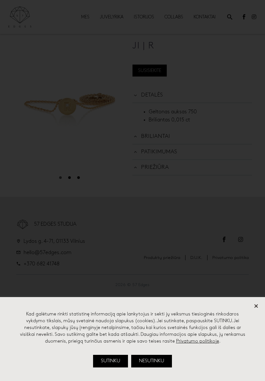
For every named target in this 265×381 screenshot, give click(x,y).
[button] (110, 361)
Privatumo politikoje (197, 341)
